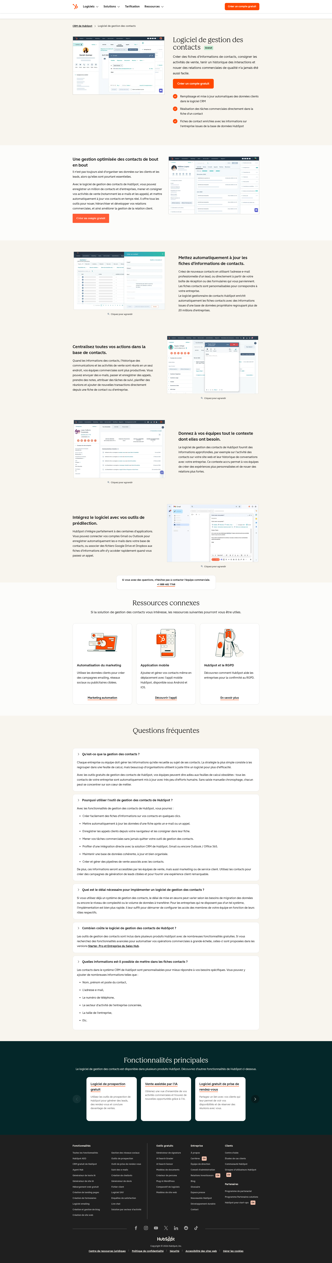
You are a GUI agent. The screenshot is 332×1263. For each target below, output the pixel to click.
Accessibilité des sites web (201, 1251)
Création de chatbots (121, 1175)
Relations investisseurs (205, 1175)
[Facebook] (136, 1229)
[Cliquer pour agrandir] (213, 185)
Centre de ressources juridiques (107, 1251)
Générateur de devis (121, 1181)
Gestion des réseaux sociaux (125, 1153)
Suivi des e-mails (119, 1170)
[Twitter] (166, 1229)
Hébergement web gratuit (86, 1187)
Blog (193, 1181)
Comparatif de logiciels (168, 1187)
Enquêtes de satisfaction (123, 1198)
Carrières (198, 1158)
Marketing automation (102, 697)
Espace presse (198, 1192)
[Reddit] (186, 1229)
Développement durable (203, 1204)
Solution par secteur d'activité (126, 1209)
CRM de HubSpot (82, 26)
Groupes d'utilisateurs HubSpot (240, 1172)
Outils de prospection (122, 1158)
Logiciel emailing (81, 1204)
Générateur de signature (168, 1153)
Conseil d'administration (203, 1170)
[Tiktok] (196, 1229)
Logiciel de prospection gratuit (108, 1086)
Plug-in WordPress (165, 1181)
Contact (195, 1209)
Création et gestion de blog (86, 1209)
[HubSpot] (75, 6)
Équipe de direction (200, 1164)
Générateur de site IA (83, 1181)
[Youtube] (156, 1229)
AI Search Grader (164, 1158)
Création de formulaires (84, 1198)
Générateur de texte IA (84, 1175)
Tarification (132, 6)
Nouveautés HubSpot (201, 1198)
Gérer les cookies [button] (233, 1251)
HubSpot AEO (79, 1158)
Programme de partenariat (238, 1191)
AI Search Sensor (164, 1164)
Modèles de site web (166, 1192)
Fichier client (117, 1187)
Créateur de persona (166, 1175)
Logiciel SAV (117, 1192)
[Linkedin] (176, 1229)
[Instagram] (146, 1229)
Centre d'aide (231, 1153)
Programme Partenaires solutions (241, 1197)
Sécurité (174, 1251)
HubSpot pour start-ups (239, 1202)
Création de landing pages (86, 1192)
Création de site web (83, 1215)
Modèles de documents (167, 1170)
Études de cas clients (235, 1158)
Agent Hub (78, 1170)
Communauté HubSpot (236, 1164)
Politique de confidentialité (148, 1251)
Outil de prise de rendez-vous (126, 1164)
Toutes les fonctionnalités (85, 1153)
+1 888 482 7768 (166, 584)
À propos (195, 1153)
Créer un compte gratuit (243, 6)
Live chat (115, 1204)
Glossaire (195, 1187)
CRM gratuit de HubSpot (85, 1164)
